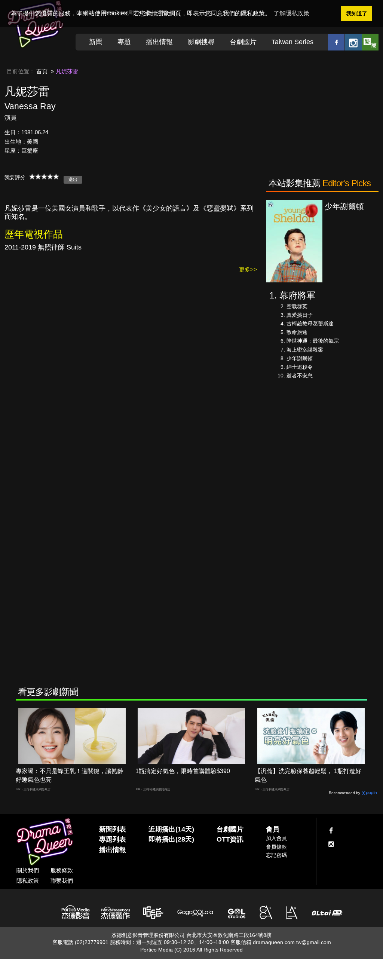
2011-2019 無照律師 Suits (43, 247)
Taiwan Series (292, 42)
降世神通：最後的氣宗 (313, 341)
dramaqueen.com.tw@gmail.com (292, 942)
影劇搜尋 (201, 42)
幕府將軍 (297, 295)
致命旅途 (297, 332)
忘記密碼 (276, 855)
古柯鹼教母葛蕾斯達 (310, 324)
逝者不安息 (300, 376)
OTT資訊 (230, 839)
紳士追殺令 (300, 367)
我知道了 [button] (356, 13)
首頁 (42, 71)
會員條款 (276, 847)
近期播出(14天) (171, 829)
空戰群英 (297, 306)
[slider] (44, 177)
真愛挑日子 (300, 315)
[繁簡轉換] (370, 42)
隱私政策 (27, 880)
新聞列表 (112, 829)
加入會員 (276, 838)
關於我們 (27, 870)
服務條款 (61, 870)
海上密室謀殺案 (305, 350)
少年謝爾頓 (300, 358)
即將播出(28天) (171, 839)
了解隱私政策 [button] (291, 13)
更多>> (248, 269)
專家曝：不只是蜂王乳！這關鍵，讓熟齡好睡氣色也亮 (69, 775)
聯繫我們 (61, 880)
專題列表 (112, 839)
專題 (124, 42)
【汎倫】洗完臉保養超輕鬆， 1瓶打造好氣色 (308, 775)
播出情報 (159, 42)
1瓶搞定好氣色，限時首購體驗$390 (182, 771)
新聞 (95, 42)
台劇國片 (243, 42)
